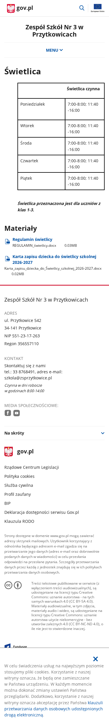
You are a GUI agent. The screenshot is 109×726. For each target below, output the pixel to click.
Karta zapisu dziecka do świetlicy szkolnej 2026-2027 (52, 265)
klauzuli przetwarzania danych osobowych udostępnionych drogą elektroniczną (53, 709)
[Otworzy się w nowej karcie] (7, 412)
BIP (7, 503)
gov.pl (25, 452)
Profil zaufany (17, 494)
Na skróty (14, 433)
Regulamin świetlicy (44, 242)
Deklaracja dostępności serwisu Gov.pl (41, 512)
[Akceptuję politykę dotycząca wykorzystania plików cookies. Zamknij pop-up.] (96, 659)
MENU (52, 50)
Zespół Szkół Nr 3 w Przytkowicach (54, 30)
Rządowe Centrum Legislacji (31, 467)
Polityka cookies (19, 476)
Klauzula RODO (19, 521)
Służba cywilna (18, 485)
